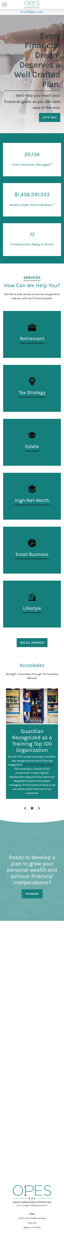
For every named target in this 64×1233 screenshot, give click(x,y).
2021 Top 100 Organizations (39, 764)
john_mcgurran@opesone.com (32, 1205)
